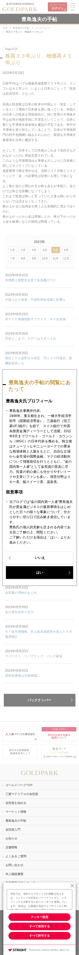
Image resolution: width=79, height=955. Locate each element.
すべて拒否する (39, 926)
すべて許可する (39, 935)
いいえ (40, 557)
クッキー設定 (39, 917)
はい (39, 572)
